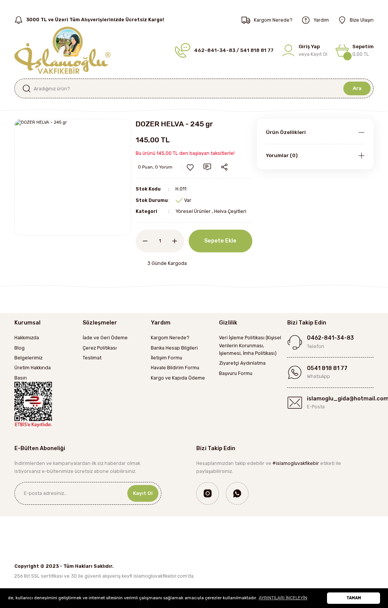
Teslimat (92, 358)
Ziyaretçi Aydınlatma (242, 363)
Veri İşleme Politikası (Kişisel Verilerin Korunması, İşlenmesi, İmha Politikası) (250, 345)
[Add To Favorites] (190, 167)
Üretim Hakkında (32, 367)
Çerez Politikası (100, 348)
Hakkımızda (26, 337)
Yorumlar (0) (281, 155)
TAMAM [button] (353, 597)
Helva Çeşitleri (230, 211)
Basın (20, 378)
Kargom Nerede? (170, 337)
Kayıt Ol (143, 493)
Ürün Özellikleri (286, 132)
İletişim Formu (166, 358)
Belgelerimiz (28, 358)
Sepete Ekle (220, 241)
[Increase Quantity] (178, 241)
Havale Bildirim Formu (175, 367)
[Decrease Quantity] (142, 241)
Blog (19, 348)
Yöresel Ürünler (193, 211)
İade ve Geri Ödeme (105, 337)
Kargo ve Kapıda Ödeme (178, 378)
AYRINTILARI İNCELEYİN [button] (283, 597)
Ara (357, 88)
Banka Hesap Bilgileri (174, 348)
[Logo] (62, 49)
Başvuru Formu (235, 373)
